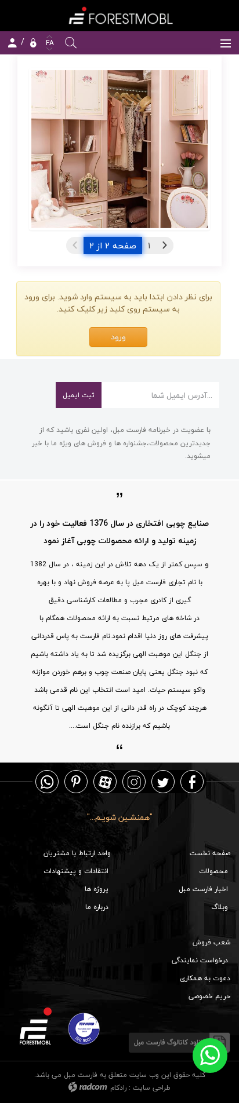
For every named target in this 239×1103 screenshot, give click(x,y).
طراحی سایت (152, 1088)
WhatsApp (47, 781)
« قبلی (164, 245)
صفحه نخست (210, 853)
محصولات (213, 871)
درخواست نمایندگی (200, 960)
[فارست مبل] (119, 15)
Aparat (105, 781)
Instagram (134, 781)
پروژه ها (96, 889)
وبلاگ (219, 907)
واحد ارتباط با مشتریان (77, 853)
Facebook (192, 781)
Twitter (163, 781)
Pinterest (76, 781)
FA (49, 43)
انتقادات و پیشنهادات (76, 871)
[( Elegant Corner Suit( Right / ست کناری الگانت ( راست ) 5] (119, 149)
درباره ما (96, 907)
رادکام (118, 1088)
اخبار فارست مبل (203, 889)
